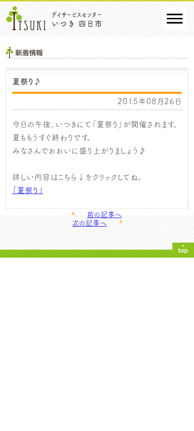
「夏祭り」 (27, 190)
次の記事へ (89, 223)
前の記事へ (104, 214)
